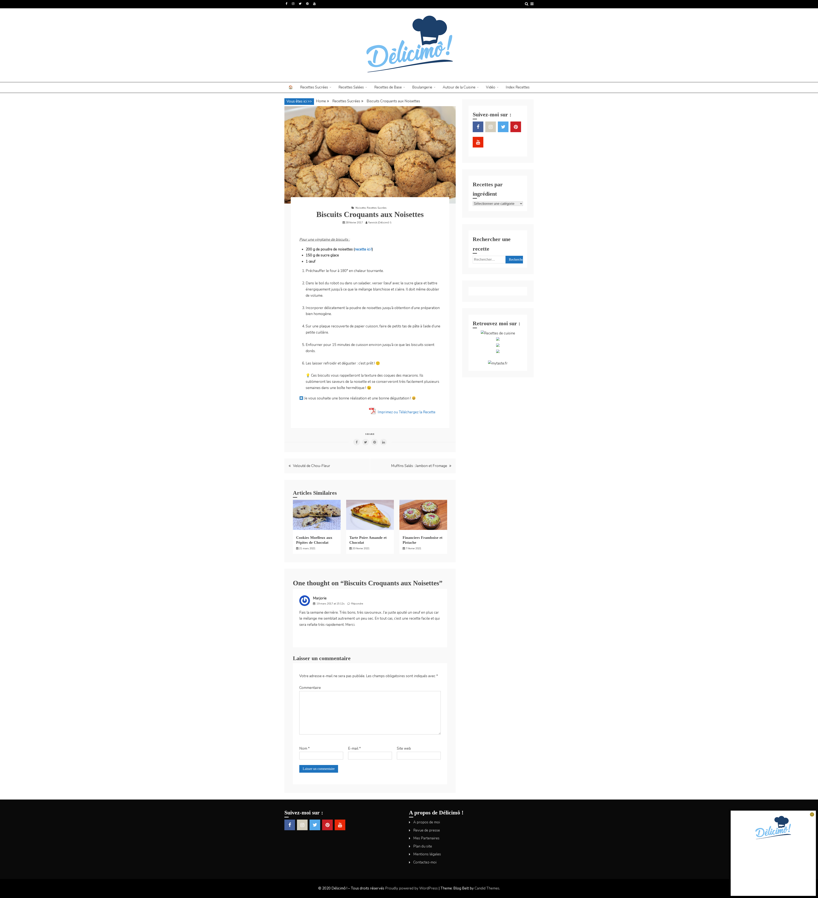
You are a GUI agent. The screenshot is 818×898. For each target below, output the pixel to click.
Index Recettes (518, 87)
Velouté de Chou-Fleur (311, 465)
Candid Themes (487, 888)
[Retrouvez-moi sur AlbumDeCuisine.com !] (498, 339)
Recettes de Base (388, 87)
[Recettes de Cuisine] (498, 333)
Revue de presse (426, 830)
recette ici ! (363, 249)
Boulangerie (422, 87)
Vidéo (490, 87)
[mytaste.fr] (498, 363)
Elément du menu (300, 3)
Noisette (361, 208)
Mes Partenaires (426, 838)
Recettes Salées (351, 87)
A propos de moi (426, 822)
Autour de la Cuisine (459, 87)
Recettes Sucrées (314, 87)
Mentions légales (427, 854)
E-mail (354, 748)
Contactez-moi (424, 862)
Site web (404, 748)
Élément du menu (286, 3)
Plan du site (422, 846)
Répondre (357, 603)
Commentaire (310, 687)
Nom (304, 748)
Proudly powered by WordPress (412, 888)
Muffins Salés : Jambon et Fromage (419, 465)
